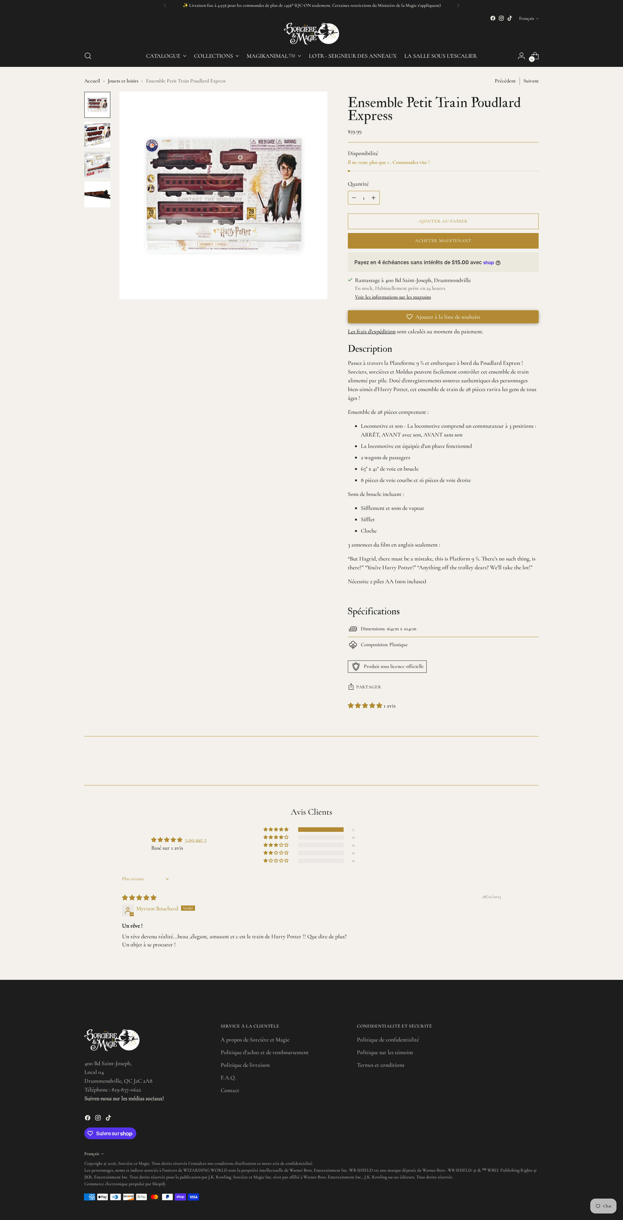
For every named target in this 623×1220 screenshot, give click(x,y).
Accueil (92, 81)
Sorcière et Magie (134, 1163)
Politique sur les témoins (385, 1052)
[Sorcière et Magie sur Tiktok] (510, 18)
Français (526, 18)
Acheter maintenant (443, 240)
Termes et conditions (380, 1064)
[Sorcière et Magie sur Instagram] (501, 18)
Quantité (358, 183)
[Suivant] (458, 5)
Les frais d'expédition (372, 331)
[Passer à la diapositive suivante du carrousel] (533, 762)
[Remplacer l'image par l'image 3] (97, 165)
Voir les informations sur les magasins (393, 297)
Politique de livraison (245, 1064)
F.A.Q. (228, 1077)
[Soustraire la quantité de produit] (354, 197)
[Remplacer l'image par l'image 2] (97, 135)
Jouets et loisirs (123, 81)
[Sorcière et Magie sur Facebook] (493, 18)
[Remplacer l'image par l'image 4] (97, 194)
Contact (230, 1090)
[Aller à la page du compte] (521, 55)
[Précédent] (165, 5)
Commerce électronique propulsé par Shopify (125, 1184)
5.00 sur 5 (195, 839)
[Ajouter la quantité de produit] (373, 197)
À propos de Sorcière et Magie (255, 1039)
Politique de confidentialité (388, 1039)
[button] (443, 316)
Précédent (505, 81)
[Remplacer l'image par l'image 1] (97, 105)
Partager (369, 687)
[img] (139, 897)
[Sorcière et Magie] (311, 34)
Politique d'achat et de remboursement (265, 1052)
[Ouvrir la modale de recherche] (87, 55)
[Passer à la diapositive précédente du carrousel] (518, 763)
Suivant (531, 81)
